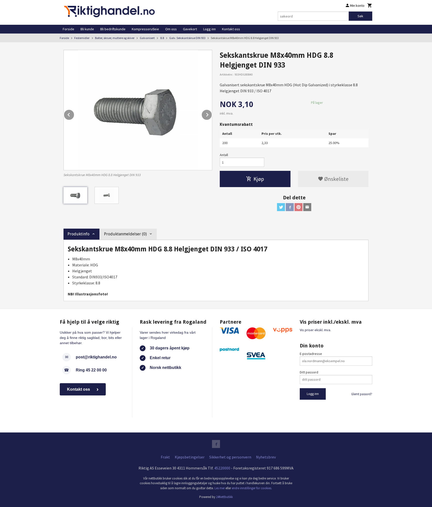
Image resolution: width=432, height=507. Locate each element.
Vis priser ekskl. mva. (315, 330)
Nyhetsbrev (266, 456)
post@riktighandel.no (96, 357)
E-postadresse (311, 353)
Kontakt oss (231, 29)
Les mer (220, 488)
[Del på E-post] (307, 207)
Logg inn (209, 29)
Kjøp (259, 178)
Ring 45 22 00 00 (91, 370)
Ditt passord (309, 372)
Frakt (165, 456)
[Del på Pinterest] (298, 207)
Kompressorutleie (145, 29)
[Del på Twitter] (281, 207)
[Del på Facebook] (290, 207)
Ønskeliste (335, 178)
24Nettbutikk (224, 497)
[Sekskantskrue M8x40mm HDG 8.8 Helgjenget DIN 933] (138, 110)
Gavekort (190, 29)
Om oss (171, 29)
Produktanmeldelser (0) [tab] (125, 234)
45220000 (222, 467)
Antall (224, 155)
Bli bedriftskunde (113, 29)
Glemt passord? (361, 394)
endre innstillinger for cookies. (252, 488)
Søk (360, 16)
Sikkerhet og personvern (230, 456)
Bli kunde (87, 29)
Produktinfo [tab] (79, 234)
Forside (68, 29)
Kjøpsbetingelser (189, 456)
